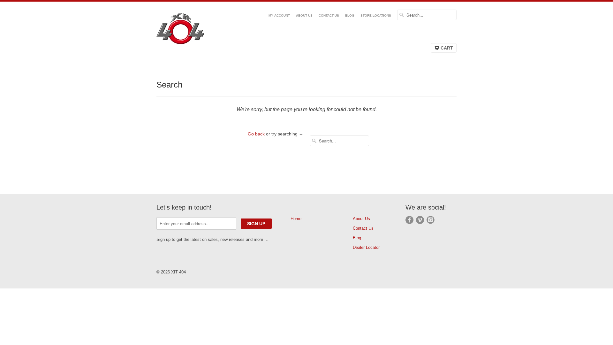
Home (296, 218)
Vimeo (420, 220)
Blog (349, 15)
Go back (256, 133)
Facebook (409, 220)
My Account (279, 15)
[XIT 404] (188, 30)
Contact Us (329, 15)
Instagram (431, 220)
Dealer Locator (366, 247)
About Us (304, 15)
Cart (447, 47)
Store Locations (375, 15)
